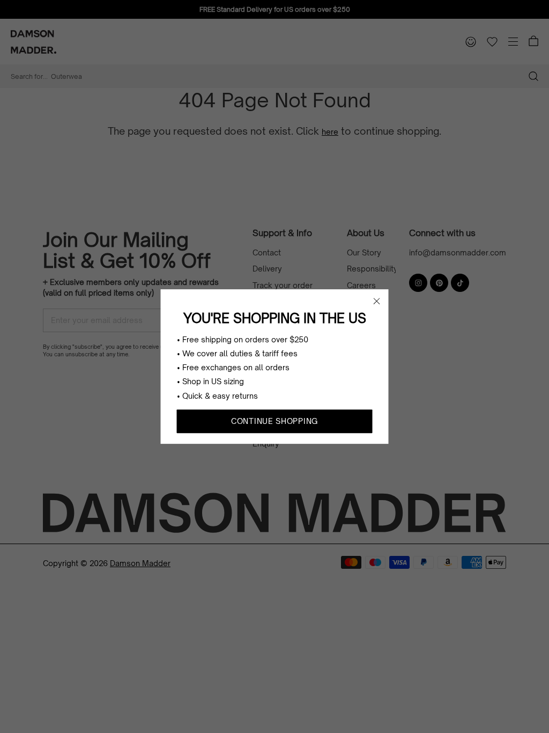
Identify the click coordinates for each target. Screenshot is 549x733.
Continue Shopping (274, 421)
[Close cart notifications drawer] (377, 301)
